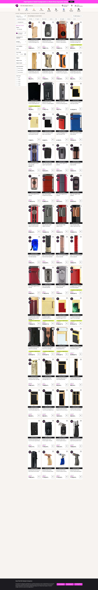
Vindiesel (68, 19)
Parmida (30, 19)
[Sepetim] (72, 6)
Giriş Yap (80, 6)
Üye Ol (78, 6)
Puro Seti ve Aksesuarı (35, 13)
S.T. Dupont (37, 19)
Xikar (56, 19)
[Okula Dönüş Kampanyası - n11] (49, 1)
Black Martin (44, 19)
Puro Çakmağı (42, 13)
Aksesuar (28, 13)
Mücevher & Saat (23, 13)
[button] (33, 37)
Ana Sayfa (17, 13)
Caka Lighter (62, 19)
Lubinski (51, 19)
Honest (74, 19)
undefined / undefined (22, 19)
